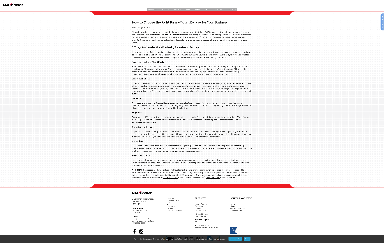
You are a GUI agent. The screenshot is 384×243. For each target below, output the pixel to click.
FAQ (207, 9)
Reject (247, 239)
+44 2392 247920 (138, 223)
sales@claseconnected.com (142, 219)
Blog (188, 9)
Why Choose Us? (173, 200)
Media (197, 9)
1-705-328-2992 (170, 177)
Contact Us (232, 9)
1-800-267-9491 (213, 177)
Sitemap (170, 209)
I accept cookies (235, 239)
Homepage (152, 9)
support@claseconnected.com (143, 221)
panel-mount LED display (219, 54)
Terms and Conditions (174, 211)
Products (177, 9)
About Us (165, 9)
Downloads (218, 9)
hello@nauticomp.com (140, 210)
